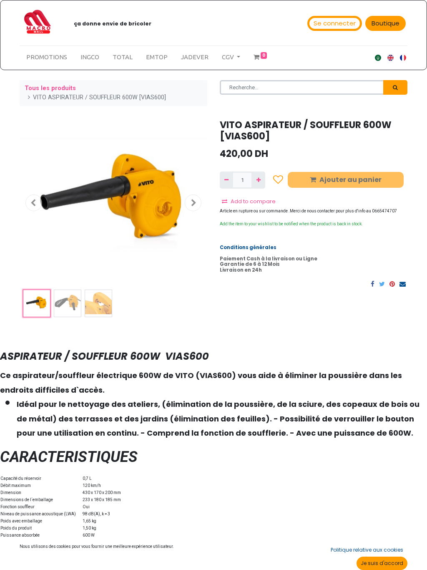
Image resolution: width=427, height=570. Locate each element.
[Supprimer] (226, 180)
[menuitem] (47, 57)
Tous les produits (50, 88)
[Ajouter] (258, 180)
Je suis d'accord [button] (382, 563)
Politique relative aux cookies (367, 549)
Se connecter (335, 23)
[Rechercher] (395, 87)
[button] (34, 202)
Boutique (385, 23)
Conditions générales (248, 247)
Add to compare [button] (253, 201)
